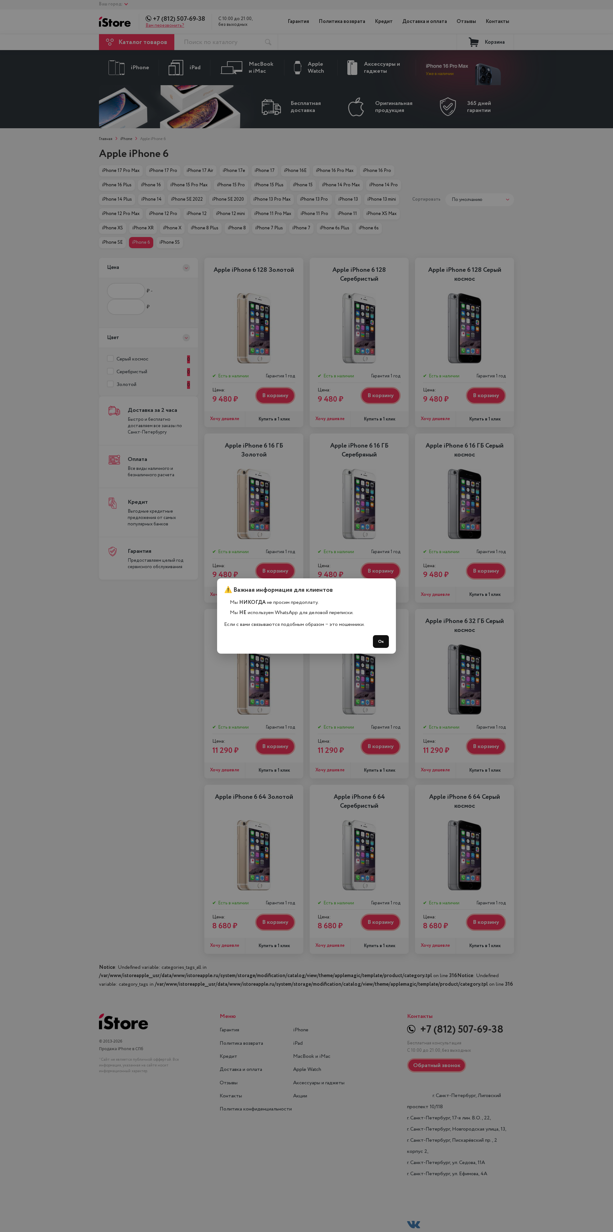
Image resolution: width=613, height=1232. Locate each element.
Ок (381, 641)
